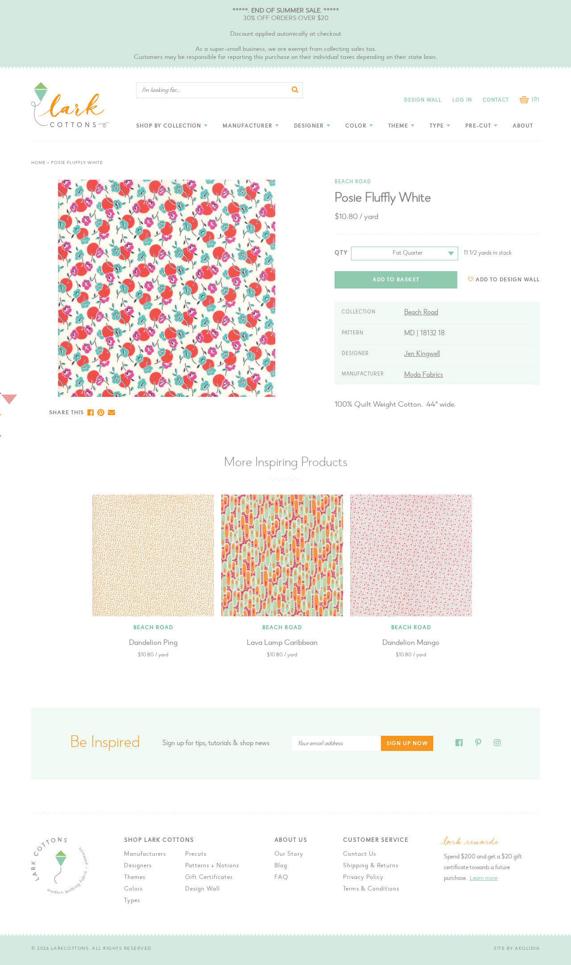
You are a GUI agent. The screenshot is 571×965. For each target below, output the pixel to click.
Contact (496, 100)
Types (132, 901)
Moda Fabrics (423, 375)
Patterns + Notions (212, 866)
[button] (504, 280)
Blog (280, 866)
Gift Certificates (209, 877)
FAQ (281, 877)
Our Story (288, 854)
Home (38, 163)
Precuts (196, 854)
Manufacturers (145, 854)
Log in (462, 100)
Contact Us (359, 854)
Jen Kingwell (422, 354)
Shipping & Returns (370, 866)
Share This (66, 413)
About (523, 126)
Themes (134, 877)
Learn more (483, 878)
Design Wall (423, 100)
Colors (133, 889)
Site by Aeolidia (517, 949)
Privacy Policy (363, 877)
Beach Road (353, 182)
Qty (341, 253)
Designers (138, 866)
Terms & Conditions (371, 889)
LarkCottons (70, 949)
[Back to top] (557, 754)
